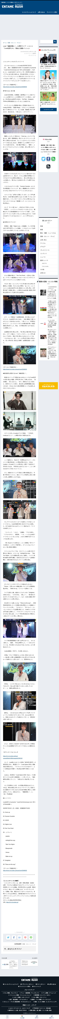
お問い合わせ (41, 12)
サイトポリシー (41, 984)
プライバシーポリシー (28, 984)
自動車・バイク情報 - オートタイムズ (41, 999)
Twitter (43, 161)
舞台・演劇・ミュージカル (48, 233)
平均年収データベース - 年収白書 (42, 1008)
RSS (48, 169)
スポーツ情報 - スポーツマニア (22, 997)
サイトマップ (37, 986)
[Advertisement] (29, 26)
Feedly (53, 161)
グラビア (42, 246)
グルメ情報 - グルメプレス (11, 993)
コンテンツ (43, 253)
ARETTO (44, 263)
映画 (41, 229)
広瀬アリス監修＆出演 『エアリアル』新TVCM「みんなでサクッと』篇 (48, 104)
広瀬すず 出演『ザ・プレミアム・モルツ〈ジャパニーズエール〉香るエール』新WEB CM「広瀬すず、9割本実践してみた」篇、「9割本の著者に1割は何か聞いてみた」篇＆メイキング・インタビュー (48, 85)
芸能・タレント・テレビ (29, 944)
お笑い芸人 (43, 240)
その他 (42, 269)
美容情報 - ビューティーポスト (43, 995)
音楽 (41, 226)
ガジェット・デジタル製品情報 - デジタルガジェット (17, 1001)
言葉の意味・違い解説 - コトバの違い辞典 (40, 1010)
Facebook (48, 161)
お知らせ (42, 273)
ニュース (42, 257)
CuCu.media (45, 266)
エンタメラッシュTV (48, 109)
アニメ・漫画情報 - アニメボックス (30, 993)
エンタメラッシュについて (29, 12)
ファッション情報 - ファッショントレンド (20, 995)
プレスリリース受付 (52, 12)
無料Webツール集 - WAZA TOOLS (18, 1010)
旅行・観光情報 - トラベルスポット (19, 999)
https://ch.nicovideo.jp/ (12, 902)
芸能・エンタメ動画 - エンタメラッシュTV (45, 1001)
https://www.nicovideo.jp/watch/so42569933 (15, 87)
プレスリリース (44, 250)
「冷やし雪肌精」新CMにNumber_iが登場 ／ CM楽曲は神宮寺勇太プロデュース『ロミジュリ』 (48, 66)
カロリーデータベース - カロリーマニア (20, 1008)
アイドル (42, 243)
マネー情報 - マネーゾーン (39, 997)
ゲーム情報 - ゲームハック (49, 993)
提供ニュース (44, 260)
